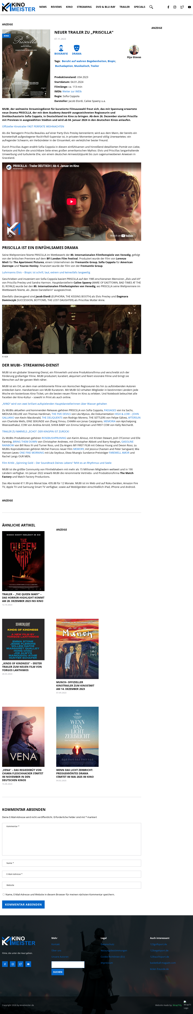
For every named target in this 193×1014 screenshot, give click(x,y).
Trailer (125, 6)
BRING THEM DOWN (25, 441)
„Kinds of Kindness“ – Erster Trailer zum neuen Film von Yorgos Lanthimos (22, 667)
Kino (69, 6)
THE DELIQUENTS (52, 417)
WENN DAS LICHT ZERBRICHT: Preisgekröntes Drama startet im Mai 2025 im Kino (75, 773)
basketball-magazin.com (163, 962)
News (43, 6)
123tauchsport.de (159, 956)
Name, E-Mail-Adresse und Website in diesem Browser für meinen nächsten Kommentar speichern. (60, 894)
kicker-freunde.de (159, 969)
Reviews (56, 6)
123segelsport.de (159, 950)
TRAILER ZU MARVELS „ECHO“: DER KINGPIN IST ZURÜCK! (35, 431)
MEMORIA (109, 421)
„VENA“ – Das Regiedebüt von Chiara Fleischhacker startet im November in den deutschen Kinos (22, 775)
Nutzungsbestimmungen (114, 950)
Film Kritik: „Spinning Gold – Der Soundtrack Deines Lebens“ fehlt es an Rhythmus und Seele (56, 463)
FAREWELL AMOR (119, 452)
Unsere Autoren (60, 956)
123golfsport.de (158, 944)
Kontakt (55, 944)
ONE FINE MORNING (31, 452)
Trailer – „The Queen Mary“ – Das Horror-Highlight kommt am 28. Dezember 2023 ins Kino (23, 597)
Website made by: (168, 1005)
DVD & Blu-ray (105, 6)
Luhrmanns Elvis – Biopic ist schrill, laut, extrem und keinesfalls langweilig (46, 272)
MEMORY (78, 449)
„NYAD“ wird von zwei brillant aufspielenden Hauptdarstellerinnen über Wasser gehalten (54, 403)
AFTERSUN (134, 417)
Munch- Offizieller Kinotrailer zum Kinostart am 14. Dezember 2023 (75, 685)
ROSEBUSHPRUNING (54, 438)
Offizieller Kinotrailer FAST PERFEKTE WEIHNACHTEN (33, 126)
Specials (139, 6)
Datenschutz (107, 944)
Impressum (107, 962)
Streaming (84, 6)
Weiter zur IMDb (72, 91)
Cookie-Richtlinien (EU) (113, 956)
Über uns (56, 950)
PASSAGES (110, 410)
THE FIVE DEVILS (61, 414)
